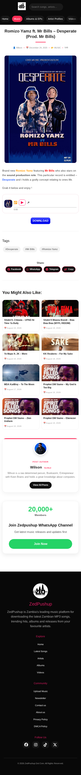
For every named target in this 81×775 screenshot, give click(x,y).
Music (17, 18)
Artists (40, 658)
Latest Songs (40, 651)
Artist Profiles (55, 18)
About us (40, 712)
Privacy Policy (40, 719)
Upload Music (41, 691)
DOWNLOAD (40, 220)
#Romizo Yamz (50, 249)
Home (5, 18)
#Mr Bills (30, 249)
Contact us (40, 705)
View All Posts (40, 485)
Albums (40, 665)
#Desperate (11, 249)
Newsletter (40, 698)
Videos (72, 18)
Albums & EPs (34, 18)
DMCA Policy (40, 726)
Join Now (40, 543)
